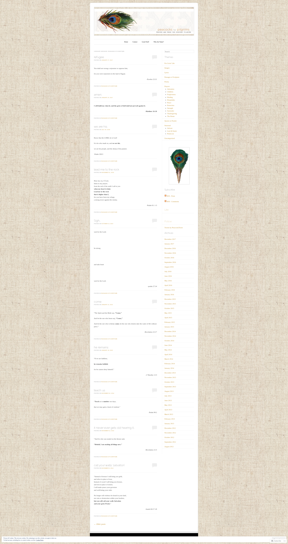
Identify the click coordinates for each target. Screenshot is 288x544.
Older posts (100, 524)
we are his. (100, 126)
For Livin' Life (169, 63)
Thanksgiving (172, 113)
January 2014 (169, 368)
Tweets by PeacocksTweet (173, 228)
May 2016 (168, 281)
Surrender (170, 111)
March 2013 (168, 414)
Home (126, 42)
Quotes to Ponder (170, 121)
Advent (169, 128)
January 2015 (169, 327)
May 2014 (168, 350)
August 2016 (169, 267)
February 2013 (169, 419)
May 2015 (168, 313)
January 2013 (169, 423)
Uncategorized (169, 138)
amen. (98, 94)
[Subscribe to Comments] (165, 201)
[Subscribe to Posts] (165, 196)
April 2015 (168, 318)
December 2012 (170, 428)
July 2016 (167, 271)
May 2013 (168, 405)
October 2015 (169, 308)
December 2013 (170, 373)
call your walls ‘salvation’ (109, 465)
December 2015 (170, 299)
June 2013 (168, 400)
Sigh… (97, 220)
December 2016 (170, 248)
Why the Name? (159, 42)
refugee (99, 57)
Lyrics (166, 72)
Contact (135, 42)
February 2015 (169, 322)
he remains (101, 347)
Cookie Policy (40, 540)
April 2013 (168, 410)
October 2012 (169, 437)
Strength (170, 108)
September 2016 (170, 262)
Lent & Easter (172, 131)
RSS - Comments (173, 201)
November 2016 (170, 253)
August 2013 (169, 391)
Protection (170, 105)
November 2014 (170, 336)
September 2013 (170, 387)
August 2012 (169, 447)
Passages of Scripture (109, 86)
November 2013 (170, 377)
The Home (171, 116)
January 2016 (169, 294)
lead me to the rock (106, 169)
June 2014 (168, 345)
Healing (170, 97)
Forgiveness (171, 94)
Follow (168, 221)
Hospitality (171, 100)
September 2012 (170, 442)
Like (166, 209)
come (97, 301)
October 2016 (169, 258)
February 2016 (169, 290)
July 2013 (167, 396)
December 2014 (170, 331)
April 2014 (168, 354)
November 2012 (170, 433)
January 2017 (169, 244)
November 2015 (170, 304)
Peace (169, 103)
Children (170, 92)
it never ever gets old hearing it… (114, 427)
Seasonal (167, 125)
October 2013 (169, 382)
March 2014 (168, 359)
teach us (99, 390)
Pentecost (170, 134)
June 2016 (168, 276)
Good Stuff (145, 42)
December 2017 (170, 239)
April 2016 (168, 285)
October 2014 (169, 341)
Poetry (166, 82)
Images (167, 68)
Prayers (167, 86)
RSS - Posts (171, 196)
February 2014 (169, 364)
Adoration (170, 89)
